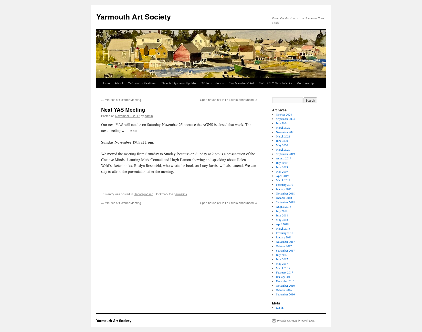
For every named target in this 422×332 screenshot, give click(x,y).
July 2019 (281, 163)
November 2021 (285, 132)
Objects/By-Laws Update (178, 83)
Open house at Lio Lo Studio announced (228, 100)
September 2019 (285, 154)
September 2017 (285, 250)
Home (106, 83)
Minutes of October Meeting (121, 100)
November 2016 (285, 285)
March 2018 (283, 228)
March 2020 (283, 149)
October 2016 (284, 290)
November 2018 (285, 193)
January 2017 (284, 277)
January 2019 (284, 189)
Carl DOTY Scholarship (275, 83)
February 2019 (284, 184)
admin (149, 116)
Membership (305, 83)
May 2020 (282, 145)
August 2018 (283, 206)
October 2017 (284, 246)
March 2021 (283, 136)
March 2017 (283, 268)
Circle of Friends (212, 83)
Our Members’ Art (241, 83)
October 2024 (284, 114)
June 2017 (282, 259)
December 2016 (285, 281)
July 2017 (281, 255)
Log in (280, 307)
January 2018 (284, 237)
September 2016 (285, 294)
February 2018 (284, 233)
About (119, 83)
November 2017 (285, 242)
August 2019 (283, 158)
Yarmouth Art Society (133, 16)
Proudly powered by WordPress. (296, 320)
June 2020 (282, 141)
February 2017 (284, 272)
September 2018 (285, 202)
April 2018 (282, 224)
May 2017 (282, 263)
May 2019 (282, 171)
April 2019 (282, 176)
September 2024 (285, 119)
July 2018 (281, 211)
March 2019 (283, 180)
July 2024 (281, 123)
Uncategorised (143, 194)
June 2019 (282, 167)
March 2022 (283, 127)
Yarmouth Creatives (142, 83)
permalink (180, 194)
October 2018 (284, 198)
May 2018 (282, 220)
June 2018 (282, 215)
